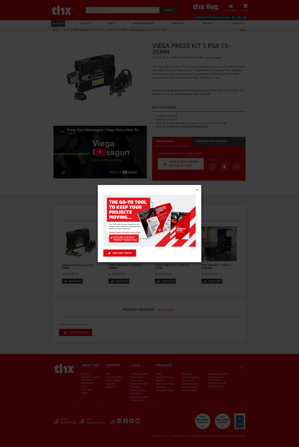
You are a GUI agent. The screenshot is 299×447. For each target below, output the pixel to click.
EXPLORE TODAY (122, 253)
